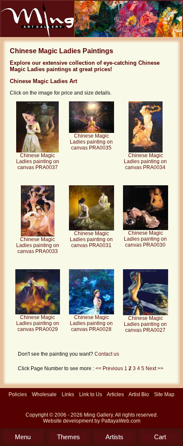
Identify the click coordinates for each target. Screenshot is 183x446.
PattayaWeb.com (120, 421)
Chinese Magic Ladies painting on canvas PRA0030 (145, 239)
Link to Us (90, 394)
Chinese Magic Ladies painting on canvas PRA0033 (37, 245)
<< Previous (109, 368)
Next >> (154, 368)
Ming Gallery (98, 415)
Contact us (106, 354)
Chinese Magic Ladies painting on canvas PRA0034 (145, 161)
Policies (18, 394)
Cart (160, 436)
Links (68, 394)
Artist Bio (139, 394)
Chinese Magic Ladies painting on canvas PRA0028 (91, 323)
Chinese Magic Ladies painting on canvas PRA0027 (145, 324)
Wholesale (44, 394)
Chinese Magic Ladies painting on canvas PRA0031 (91, 239)
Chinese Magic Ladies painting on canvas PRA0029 (37, 323)
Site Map (164, 394)
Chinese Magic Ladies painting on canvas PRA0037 (37, 161)
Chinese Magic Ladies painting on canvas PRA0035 (91, 142)
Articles (115, 394)
